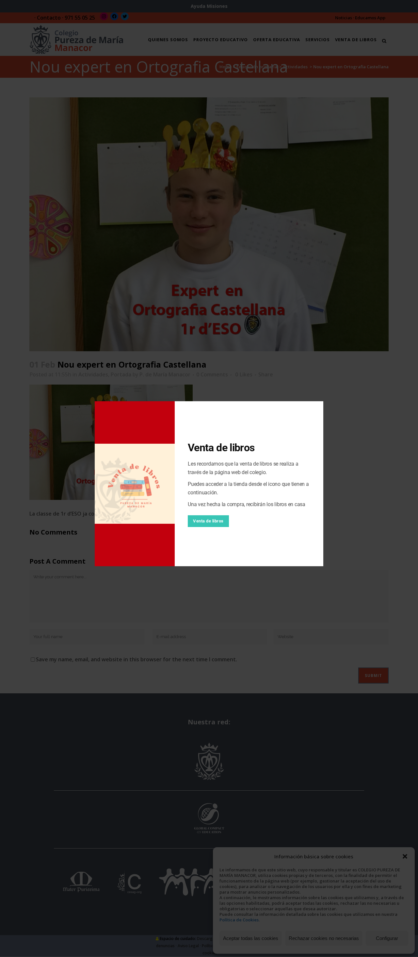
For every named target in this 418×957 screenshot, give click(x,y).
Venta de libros (208, 521)
